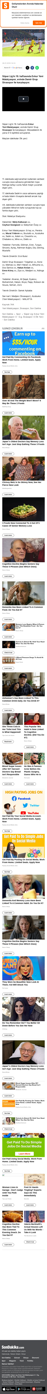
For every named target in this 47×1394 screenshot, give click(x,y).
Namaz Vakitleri (8, 1364)
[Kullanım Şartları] (7, 1380)
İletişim (18, 1354)
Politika (30, 1361)
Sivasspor (7, 130)
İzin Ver (39, 23)
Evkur (31, 124)
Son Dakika (6, 1358)
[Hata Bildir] (18, 1384)
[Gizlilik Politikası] (20, 1380)
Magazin (12, 1361)
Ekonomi (35, 1358)
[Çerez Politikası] (8, 1382)
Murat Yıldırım (13, 233)
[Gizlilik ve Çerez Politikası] (36, 1380)
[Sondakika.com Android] (24, 1389)
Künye (23, 1354)
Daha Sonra (25, 23)
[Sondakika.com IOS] (9, 1389)
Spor (4, 1361)
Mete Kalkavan (20, 222)
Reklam (12, 1354)
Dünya (25, 1358)
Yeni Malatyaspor (10, 127)
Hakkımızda (5, 1354)
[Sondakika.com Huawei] (38, 1389)
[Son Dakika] (23, 1347)
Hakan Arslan (23, 267)
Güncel (17, 1358)
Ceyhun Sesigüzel (11, 225)
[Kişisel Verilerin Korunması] (24, 1382)
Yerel (22, 1361)
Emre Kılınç (7, 270)
